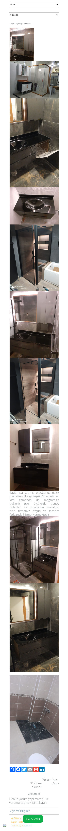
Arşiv (55, 783)
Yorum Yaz (49, 780)
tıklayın (42, 803)
